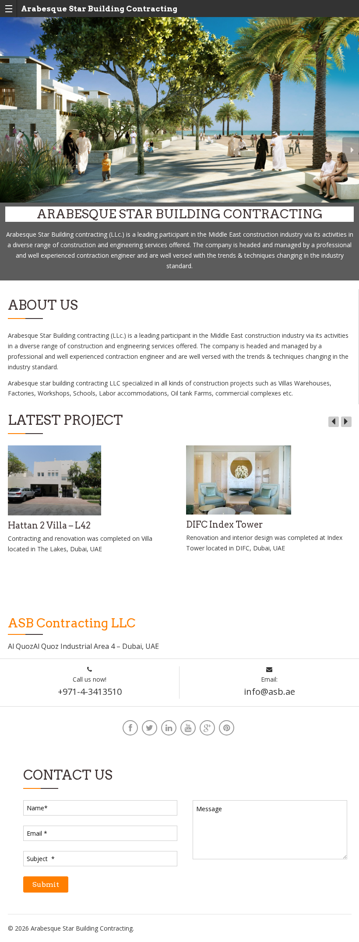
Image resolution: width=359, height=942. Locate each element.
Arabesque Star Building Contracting (99, 8)
